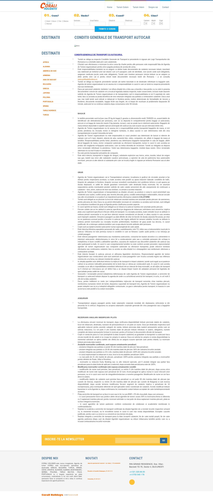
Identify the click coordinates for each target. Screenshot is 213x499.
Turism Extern (122, 7)
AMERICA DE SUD (49, 71)
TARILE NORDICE (49, 110)
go (163, 440)
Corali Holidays (52, 495)
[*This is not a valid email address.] (141, 440)
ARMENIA (46, 75)
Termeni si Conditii (73, 495)
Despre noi (153, 7)
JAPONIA (46, 93)
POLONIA (46, 97)
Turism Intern (138, 7)
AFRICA (46, 62)
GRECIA (46, 88)
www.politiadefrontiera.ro (87, 79)
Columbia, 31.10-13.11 (94, 479)
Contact (165, 7)
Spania (46, 106)
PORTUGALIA (48, 101)
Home (109, 7)
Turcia (46, 115)
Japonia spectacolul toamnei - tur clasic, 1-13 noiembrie (104, 463)
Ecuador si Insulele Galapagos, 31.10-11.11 (100, 471)
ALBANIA (46, 66)
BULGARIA (47, 84)
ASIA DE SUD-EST (49, 79)
